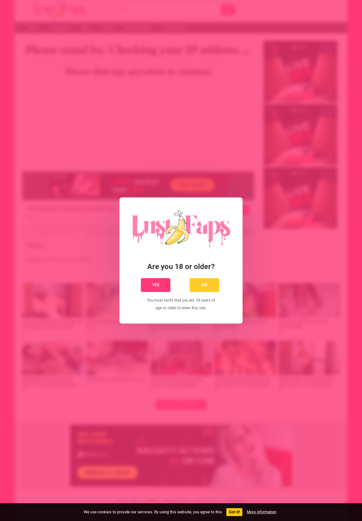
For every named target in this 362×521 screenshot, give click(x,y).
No (204, 285)
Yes (155, 285)
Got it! (234, 512)
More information (261, 512)
